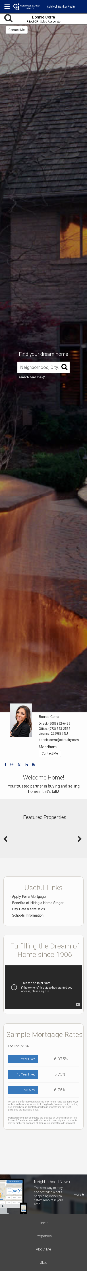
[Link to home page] (29, 6)
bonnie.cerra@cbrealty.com (59, 740)
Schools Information (28, 915)
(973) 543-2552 (59, 728)
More (78, 1194)
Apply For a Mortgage (29, 897)
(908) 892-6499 (59, 723)
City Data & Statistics (28, 909)
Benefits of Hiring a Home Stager (38, 903)
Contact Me (16, 30)
